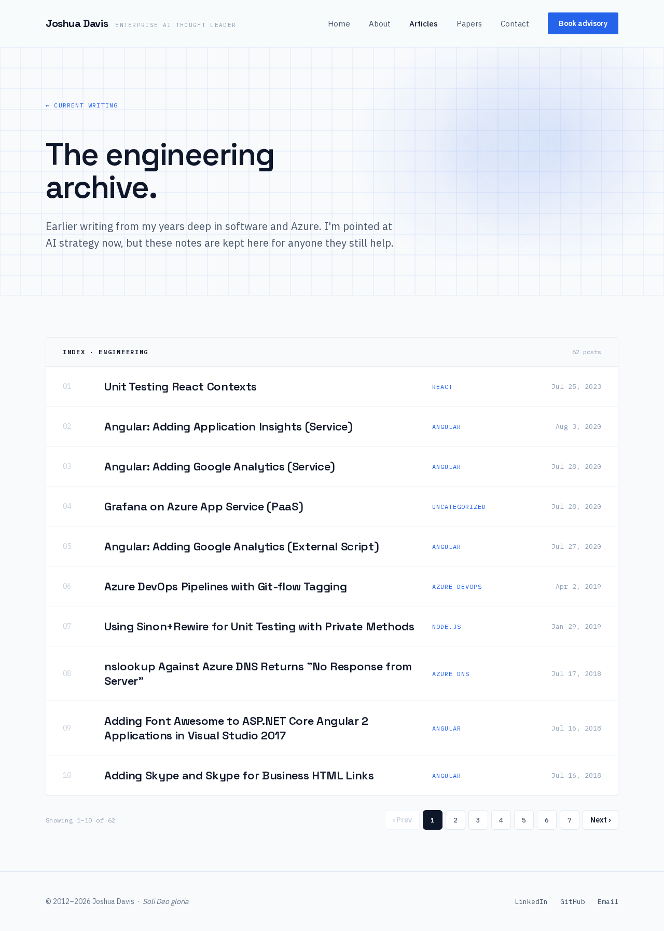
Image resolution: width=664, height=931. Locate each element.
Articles (423, 24)
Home (339, 24)
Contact (515, 24)
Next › (600, 820)
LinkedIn (531, 901)
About (380, 24)
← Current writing (82, 105)
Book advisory (583, 23)
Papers (469, 24)
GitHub (572, 901)
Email (608, 901)
